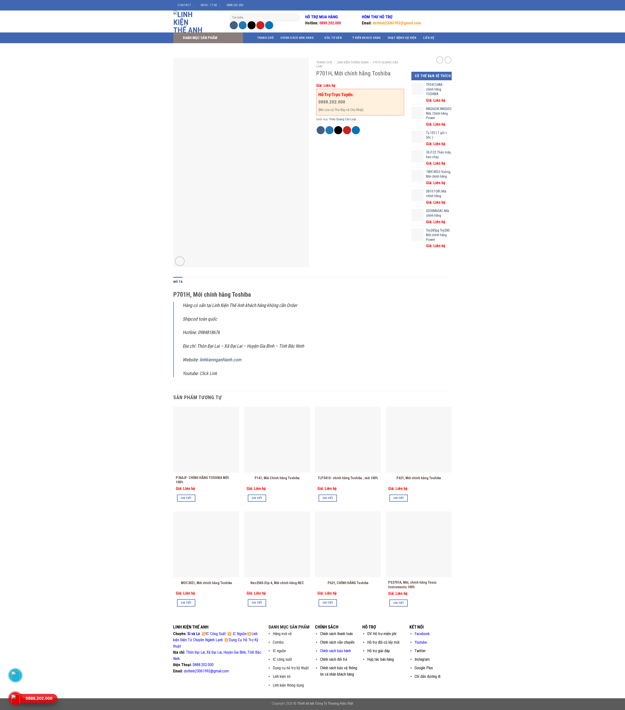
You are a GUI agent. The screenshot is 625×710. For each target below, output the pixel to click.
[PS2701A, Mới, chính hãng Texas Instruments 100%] (419, 544)
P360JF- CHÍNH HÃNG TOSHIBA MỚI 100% (202, 480)
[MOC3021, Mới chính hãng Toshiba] (206, 544)
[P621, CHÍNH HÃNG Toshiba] (348, 544)
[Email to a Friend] (252, 25)
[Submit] (295, 17)
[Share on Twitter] (243, 25)
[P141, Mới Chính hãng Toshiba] (277, 439)
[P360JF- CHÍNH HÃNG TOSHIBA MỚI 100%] (206, 439)
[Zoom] (180, 261)
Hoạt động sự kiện (402, 38)
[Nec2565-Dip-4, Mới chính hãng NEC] (277, 544)
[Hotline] (15, 698)
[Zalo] (15, 675)
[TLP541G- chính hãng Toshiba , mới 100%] (348, 439)
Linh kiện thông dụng (353, 62)
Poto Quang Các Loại (343, 119)
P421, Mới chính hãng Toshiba (418, 478)
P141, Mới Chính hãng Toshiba (277, 478)
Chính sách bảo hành (335, 651)
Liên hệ (428, 38)
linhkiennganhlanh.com (220, 360)
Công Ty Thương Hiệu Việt (334, 703)
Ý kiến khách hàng (366, 38)
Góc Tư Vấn (333, 38)
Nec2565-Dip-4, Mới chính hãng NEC (277, 583)
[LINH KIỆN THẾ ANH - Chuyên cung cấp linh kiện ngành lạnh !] (197, 21)
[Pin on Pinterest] (260, 25)
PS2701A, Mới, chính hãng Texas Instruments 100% (412, 584)
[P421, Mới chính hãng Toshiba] (419, 439)
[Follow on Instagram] (437, 5)
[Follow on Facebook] (432, 5)
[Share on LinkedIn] (269, 25)
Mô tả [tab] (178, 282)
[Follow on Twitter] (442, 5)
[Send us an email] (446, 5)
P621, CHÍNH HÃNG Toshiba (348, 583)
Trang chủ (265, 38)
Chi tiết (186, 498)
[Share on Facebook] (234, 25)
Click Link (208, 373)
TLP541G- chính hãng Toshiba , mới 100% (348, 478)
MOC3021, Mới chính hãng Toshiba (206, 583)
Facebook (422, 633)
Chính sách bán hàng (297, 38)
